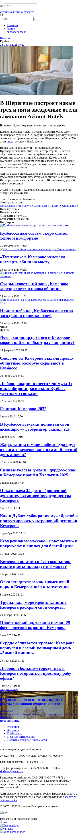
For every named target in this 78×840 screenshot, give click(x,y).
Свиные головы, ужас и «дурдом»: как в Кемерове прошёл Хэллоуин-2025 (38, 472)
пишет (11, 141)
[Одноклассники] (12, 831)
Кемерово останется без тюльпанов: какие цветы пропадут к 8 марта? (35, 564)
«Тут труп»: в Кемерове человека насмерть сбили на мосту (32, 259)
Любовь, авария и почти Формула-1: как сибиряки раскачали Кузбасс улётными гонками (36, 388)
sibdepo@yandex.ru (11, 771)
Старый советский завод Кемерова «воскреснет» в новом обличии (34, 286)
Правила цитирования (21, 736)
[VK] (6, 828)
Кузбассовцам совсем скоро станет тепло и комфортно (34, 235)
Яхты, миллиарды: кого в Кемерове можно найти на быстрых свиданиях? (37, 340)
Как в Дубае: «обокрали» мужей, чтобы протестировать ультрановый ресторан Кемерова (39, 520)
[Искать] (1, 6)
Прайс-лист (14, 733)
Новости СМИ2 (10, 720)
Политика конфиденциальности (27, 739)
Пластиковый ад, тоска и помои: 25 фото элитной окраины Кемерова (35, 625)
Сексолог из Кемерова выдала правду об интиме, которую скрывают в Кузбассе (37, 363)
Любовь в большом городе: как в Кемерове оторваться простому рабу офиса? (35, 673)
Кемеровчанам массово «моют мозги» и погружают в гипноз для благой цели (38, 543)
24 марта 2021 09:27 (12, 44)
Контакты (13, 730)
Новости (12, 25)
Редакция (13, 726)
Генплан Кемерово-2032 (23, 408)
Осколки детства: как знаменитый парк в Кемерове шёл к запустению (34, 584)
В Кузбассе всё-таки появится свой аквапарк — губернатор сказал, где (35, 426)
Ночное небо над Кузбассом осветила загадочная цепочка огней (36, 313)
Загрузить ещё (9, 689)
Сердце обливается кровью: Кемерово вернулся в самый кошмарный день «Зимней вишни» (37, 648)
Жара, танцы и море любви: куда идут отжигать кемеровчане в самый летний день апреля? (38, 449)
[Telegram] (9, 825)
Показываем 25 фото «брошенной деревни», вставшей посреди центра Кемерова (35, 495)
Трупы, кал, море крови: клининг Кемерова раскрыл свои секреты (33, 605)
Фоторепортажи (17, 31)
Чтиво (11, 28)
